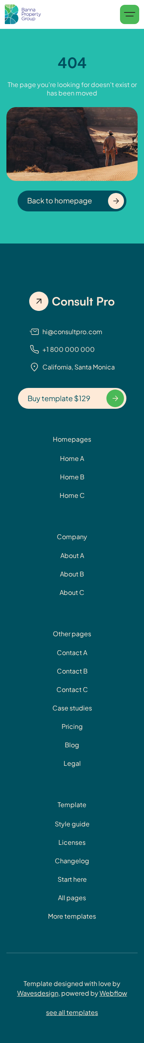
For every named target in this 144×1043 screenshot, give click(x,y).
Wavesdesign (37, 993)
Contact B (72, 671)
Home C (72, 495)
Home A (72, 458)
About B (72, 574)
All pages (72, 897)
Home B (72, 477)
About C (72, 592)
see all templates (72, 1012)
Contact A (72, 652)
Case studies (72, 708)
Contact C (72, 689)
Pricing (72, 726)
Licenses (72, 842)
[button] (129, 14)
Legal (72, 763)
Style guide (72, 824)
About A (72, 555)
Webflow (113, 993)
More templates (72, 916)
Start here (72, 879)
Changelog (72, 860)
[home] (23, 14)
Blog (72, 745)
